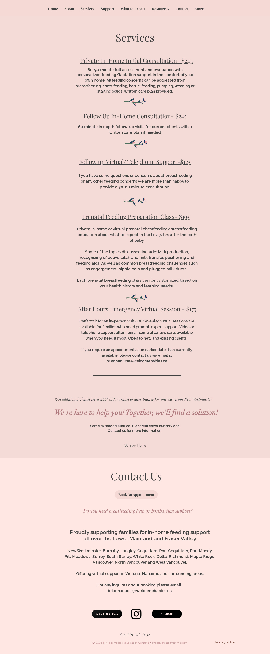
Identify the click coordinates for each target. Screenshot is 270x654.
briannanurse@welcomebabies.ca (137, 361)
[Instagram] (136, 614)
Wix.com (182, 642)
